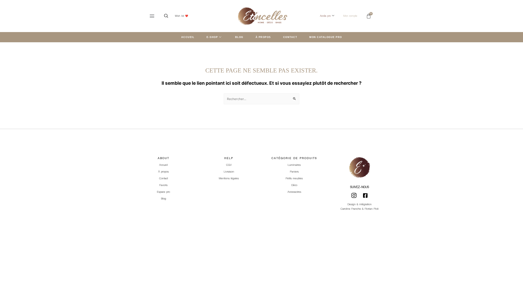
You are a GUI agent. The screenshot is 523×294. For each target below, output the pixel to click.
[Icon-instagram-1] (354, 195)
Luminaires (294, 165)
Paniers (294, 172)
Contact (163, 178)
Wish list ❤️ (181, 16)
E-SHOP (212, 37)
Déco (294, 185)
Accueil (163, 165)
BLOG (239, 37)
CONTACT (290, 37)
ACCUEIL (187, 37)
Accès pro (325, 16)
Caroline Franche (351, 209)
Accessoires (294, 192)
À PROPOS (263, 37)
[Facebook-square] (365, 195)
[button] (152, 16)
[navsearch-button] (166, 16)
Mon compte (350, 16)
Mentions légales (229, 178)
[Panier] (368, 16)
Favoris (163, 185)
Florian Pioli (372, 209)
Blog (163, 199)
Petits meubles (294, 178)
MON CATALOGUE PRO (325, 37)
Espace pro (163, 192)
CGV (229, 165)
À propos (163, 172)
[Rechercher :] (261, 99)
